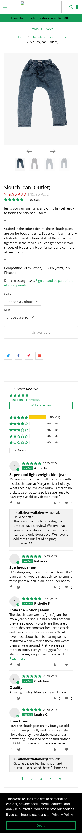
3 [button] (41, 778)
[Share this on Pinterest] (29, 356)
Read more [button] (17, 658)
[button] (13, 199)
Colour (9, 294)
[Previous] (29, 151)
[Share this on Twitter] (8, 356)
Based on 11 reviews (24, 399)
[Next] (52, 151)
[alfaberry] (41, 7)
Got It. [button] (41, 825)
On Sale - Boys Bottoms (49, 37)
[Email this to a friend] (39, 356)
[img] (31, 463)
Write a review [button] (41, 405)
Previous (35, 29)
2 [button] (32, 778)
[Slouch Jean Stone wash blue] (41, 99)
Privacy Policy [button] (62, 814)
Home (20, 37)
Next (49, 29)
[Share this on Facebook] (18, 356)
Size (7, 309)
